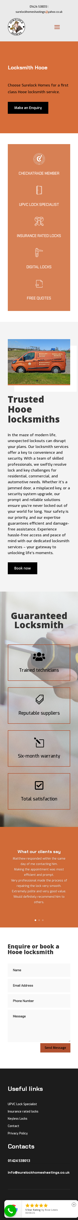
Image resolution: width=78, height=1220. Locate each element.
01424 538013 (38, 6)
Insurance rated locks (23, 1111)
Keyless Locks (17, 1119)
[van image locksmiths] (39, 383)
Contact (13, 1126)
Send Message (55, 1048)
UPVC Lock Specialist (22, 1104)
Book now (22, 568)
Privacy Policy (18, 1133)
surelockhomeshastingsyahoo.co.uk (39, 12)
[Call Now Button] (10, 1211)
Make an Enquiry (28, 108)
